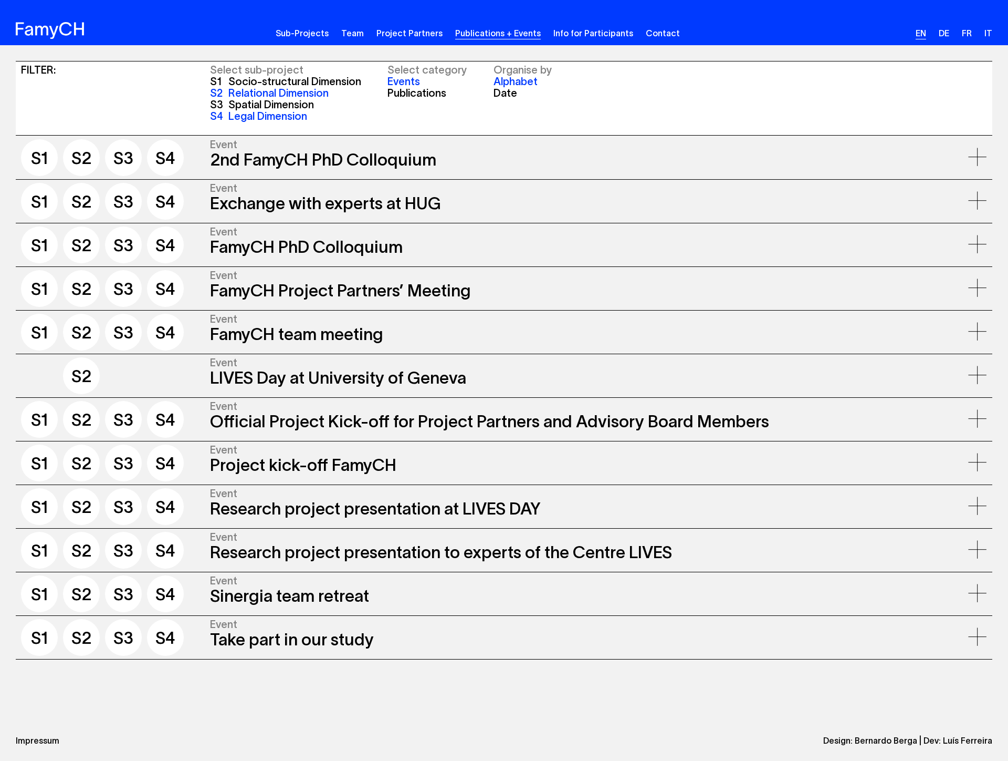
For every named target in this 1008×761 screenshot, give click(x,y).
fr (967, 33)
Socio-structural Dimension (285, 81)
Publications (416, 93)
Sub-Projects (302, 33)
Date (505, 93)
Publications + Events (498, 33)
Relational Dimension (269, 93)
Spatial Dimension (262, 104)
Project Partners (409, 33)
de (944, 33)
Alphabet (516, 81)
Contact (663, 33)
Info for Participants (593, 33)
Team (352, 33)
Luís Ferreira (967, 740)
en (921, 33)
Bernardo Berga (886, 740)
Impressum (37, 740)
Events (403, 81)
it (988, 33)
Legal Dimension (258, 116)
